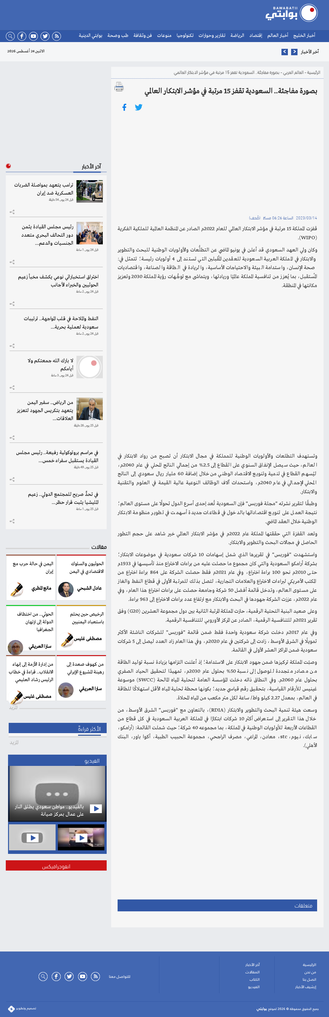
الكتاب (255, 979)
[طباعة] (119, 87)
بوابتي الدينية (90, 35)
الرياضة (237, 35)
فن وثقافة (142, 35)
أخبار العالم (277, 35)
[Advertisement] (217, 162)
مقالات (99, 546)
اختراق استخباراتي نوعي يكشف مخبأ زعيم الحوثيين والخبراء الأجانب (58, 281)
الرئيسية (313, 72)
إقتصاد (255, 35)
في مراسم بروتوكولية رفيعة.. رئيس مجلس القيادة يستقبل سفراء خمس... (57, 457)
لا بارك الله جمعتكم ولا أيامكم (50, 365)
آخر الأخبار (252, 964)
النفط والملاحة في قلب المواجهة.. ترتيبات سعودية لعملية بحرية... (61, 323)
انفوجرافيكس (56, 865)
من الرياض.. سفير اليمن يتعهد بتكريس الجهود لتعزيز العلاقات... (45, 410)
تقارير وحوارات (212, 35)
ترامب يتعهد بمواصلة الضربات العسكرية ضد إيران (43, 189)
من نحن (310, 972)
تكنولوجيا (185, 35)
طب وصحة (117, 35)
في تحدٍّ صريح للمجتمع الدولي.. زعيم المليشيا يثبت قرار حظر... (63, 498)
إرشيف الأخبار (305, 987)
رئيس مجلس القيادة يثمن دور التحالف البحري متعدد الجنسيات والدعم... (47, 235)
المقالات (252, 972)
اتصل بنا (309, 979)
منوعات (164, 35)
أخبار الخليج (304, 35)
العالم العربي (293, 72)
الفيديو (254, 987)
